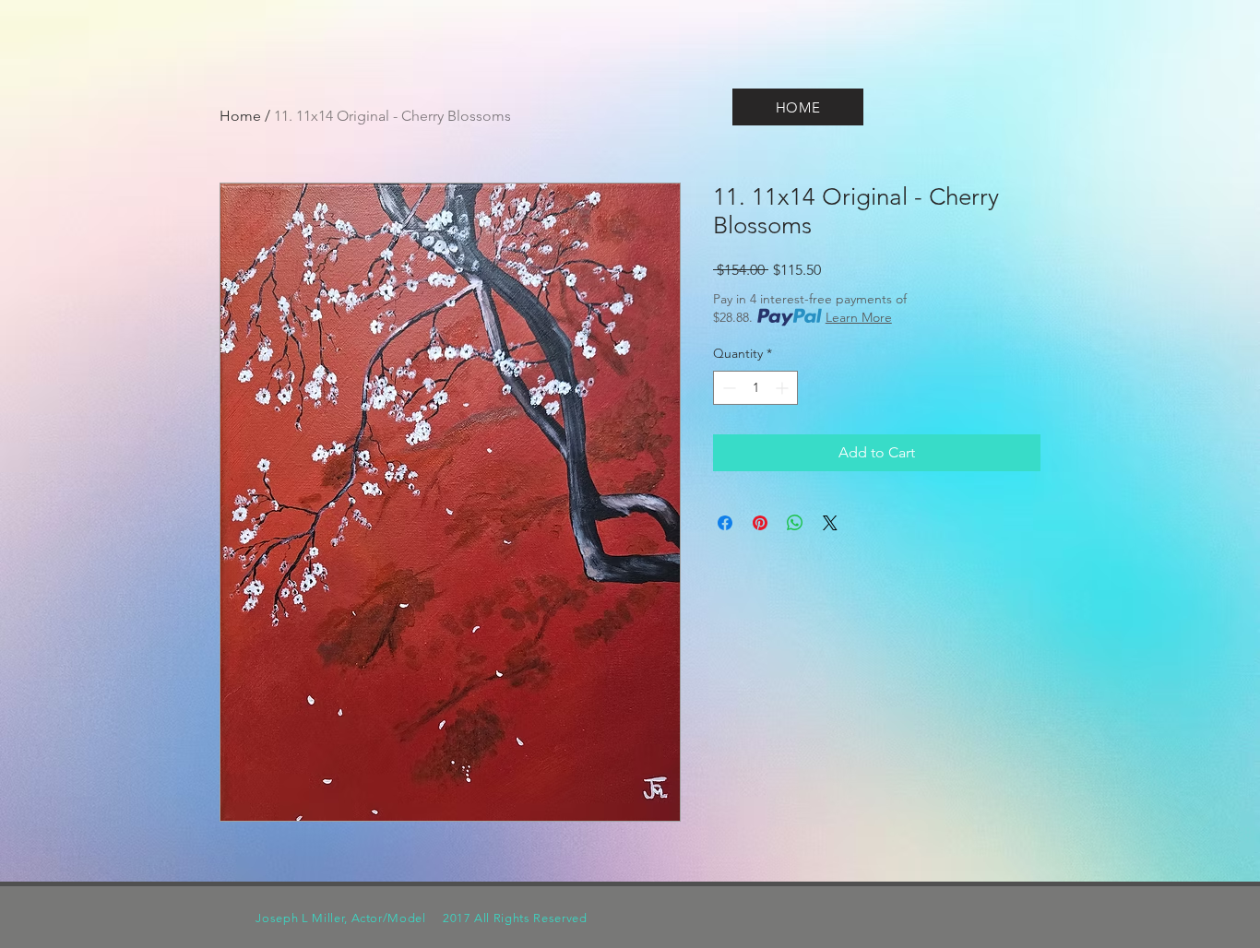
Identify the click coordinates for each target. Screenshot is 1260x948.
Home (240, 115)
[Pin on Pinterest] (760, 523)
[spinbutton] (755, 388)
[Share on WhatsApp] (795, 523)
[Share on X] (830, 523)
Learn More (859, 317)
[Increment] (783, 388)
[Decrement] (727, 388)
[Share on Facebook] (725, 523)
